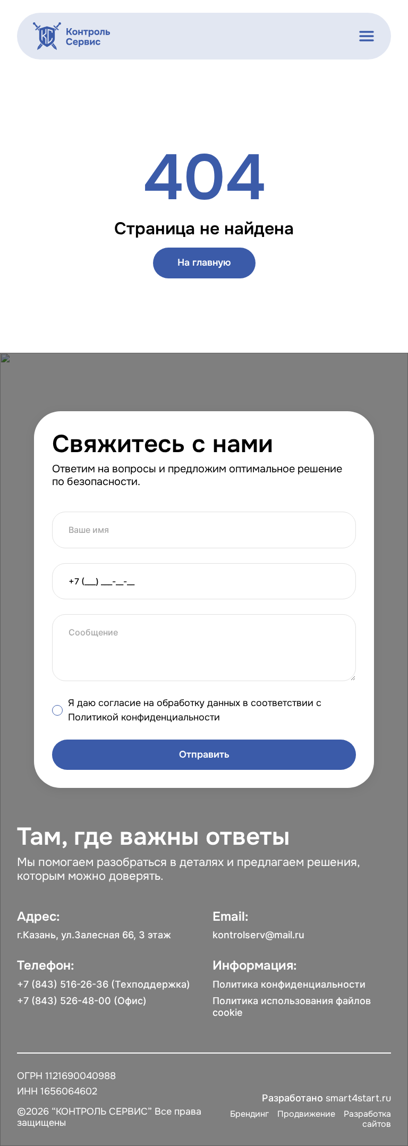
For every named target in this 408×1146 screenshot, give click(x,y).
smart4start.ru (358, 1098)
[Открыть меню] (366, 36)
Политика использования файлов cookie (291, 1006)
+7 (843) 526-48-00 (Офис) (82, 1000)
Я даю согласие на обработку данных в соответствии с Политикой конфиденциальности (194, 710)
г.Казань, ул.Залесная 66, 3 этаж (94, 934)
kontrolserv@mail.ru (258, 934)
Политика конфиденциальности (289, 984)
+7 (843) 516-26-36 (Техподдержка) (103, 984)
